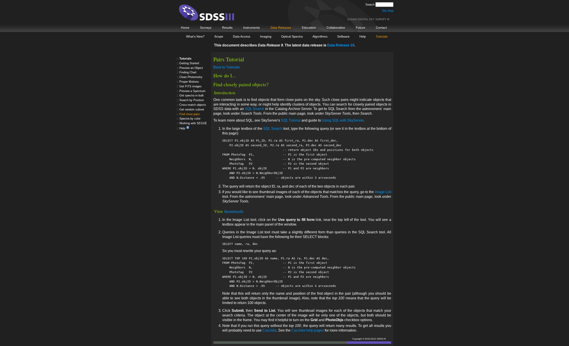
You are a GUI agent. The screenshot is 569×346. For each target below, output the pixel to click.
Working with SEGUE (193, 123)
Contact (381, 27)
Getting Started (189, 63)
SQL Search (254, 109)
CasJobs (269, 330)
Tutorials (382, 36)
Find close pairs (189, 114)
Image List (383, 192)
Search (370, 4)
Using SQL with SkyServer (342, 120)
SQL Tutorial (291, 120)
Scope (218, 36)
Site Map (387, 10)
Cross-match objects (192, 104)
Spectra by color (189, 118)
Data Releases (280, 27)
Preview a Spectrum (192, 91)
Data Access (241, 36)
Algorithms (320, 36)
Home (185, 27)
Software (343, 36)
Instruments (251, 27)
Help (362, 36)
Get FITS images (190, 86)
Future (360, 27)
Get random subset (191, 109)
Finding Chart (187, 72)
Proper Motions (189, 81)
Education (309, 27)
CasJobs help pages (307, 330)
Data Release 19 (340, 45)
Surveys (205, 27)
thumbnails (233, 211)
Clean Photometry (190, 77)
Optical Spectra (292, 36)
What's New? (195, 36)
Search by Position (191, 100)
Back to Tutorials (226, 67)
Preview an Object (191, 68)
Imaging (265, 36)
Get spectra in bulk (191, 95)
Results (227, 27)
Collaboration (336, 27)
